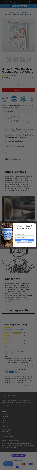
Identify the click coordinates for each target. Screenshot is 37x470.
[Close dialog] (35, 224)
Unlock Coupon (24, 240)
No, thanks (24, 245)
